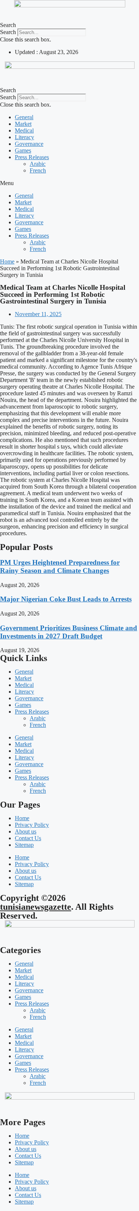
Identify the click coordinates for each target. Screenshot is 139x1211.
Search (8, 32)
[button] (69, 25)
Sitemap (24, 845)
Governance (29, 144)
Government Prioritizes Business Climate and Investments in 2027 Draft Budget (68, 632)
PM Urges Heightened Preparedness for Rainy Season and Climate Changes (60, 566)
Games (23, 150)
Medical (24, 130)
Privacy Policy (32, 825)
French (38, 170)
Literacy (24, 137)
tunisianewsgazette (35, 907)
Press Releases (32, 157)
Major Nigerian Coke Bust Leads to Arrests (66, 599)
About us (25, 831)
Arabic (38, 164)
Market (23, 124)
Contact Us (28, 838)
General (24, 117)
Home (7, 261)
